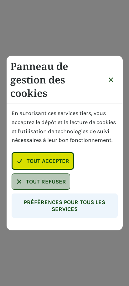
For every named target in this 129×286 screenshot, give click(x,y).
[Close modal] (111, 79)
